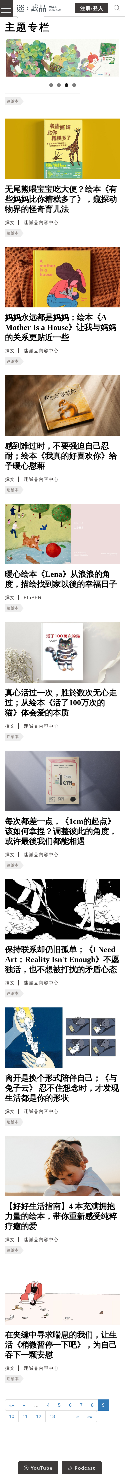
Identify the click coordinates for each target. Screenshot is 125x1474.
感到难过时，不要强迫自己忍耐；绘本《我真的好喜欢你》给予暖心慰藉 (61, 456)
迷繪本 (13, 101)
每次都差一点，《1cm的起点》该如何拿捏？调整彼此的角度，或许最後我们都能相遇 (61, 831)
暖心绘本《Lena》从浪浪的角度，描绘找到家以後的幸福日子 (61, 579)
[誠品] (39, 7)
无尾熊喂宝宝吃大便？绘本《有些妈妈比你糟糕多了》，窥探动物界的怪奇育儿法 (61, 199)
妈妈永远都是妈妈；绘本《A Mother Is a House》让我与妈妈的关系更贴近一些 (60, 327)
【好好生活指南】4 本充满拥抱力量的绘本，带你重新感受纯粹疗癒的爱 (61, 1216)
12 (38, 1416)
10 (11, 1416)
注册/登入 (92, 8)
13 (52, 1416)
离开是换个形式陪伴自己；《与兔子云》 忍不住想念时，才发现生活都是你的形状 (62, 1088)
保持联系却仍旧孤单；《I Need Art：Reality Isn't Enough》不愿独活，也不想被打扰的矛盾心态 (62, 959)
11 (25, 1416)
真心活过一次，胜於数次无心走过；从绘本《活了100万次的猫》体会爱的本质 (61, 702)
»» (90, 1416)
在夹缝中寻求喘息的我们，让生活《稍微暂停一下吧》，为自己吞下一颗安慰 (61, 1344)
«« (12, 1405)
